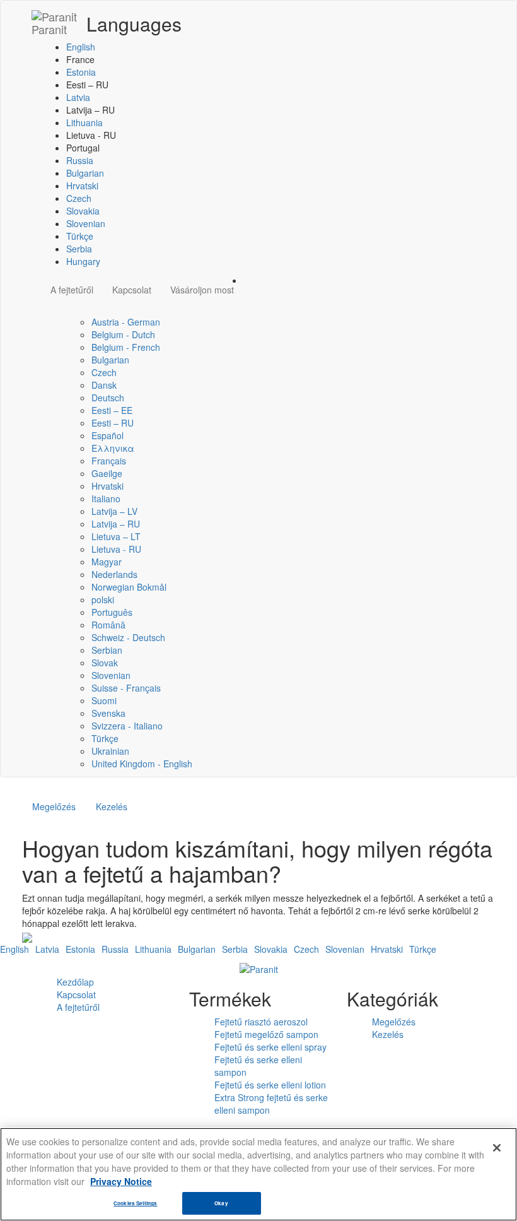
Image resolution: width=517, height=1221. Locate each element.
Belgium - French (125, 347)
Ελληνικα (112, 448)
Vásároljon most (202, 289)
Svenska (108, 713)
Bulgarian (85, 173)
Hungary (83, 261)
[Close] (497, 1148)
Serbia (79, 248)
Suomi (104, 700)
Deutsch (107, 397)
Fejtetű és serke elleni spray (270, 1047)
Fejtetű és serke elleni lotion (270, 1084)
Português (111, 612)
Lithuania (84, 122)
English (80, 46)
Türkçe (79, 236)
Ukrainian (110, 751)
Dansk (104, 385)
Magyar (106, 561)
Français (108, 460)
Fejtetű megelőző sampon (266, 1034)
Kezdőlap (75, 982)
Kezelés (111, 806)
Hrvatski (82, 185)
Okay (221, 1203)
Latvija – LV (114, 511)
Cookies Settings (135, 1203)
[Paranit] (259, 968)
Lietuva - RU (116, 549)
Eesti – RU (112, 422)
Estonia (81, 72)
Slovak (104, 662)
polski (102, 599)
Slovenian (85, 223)
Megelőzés (54, 806)
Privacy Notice (121, 1181)
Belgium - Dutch (123, 334)
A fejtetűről (71, 289)
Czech (78, 198)
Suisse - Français (126, 687)
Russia (79, 160)
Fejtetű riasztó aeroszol (261, 1021)
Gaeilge (106, 473)
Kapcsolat (131, 289)
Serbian (106, 650)
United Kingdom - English (141, 763)
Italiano (105, 498)
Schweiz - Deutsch (128, 637)
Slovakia (83, 210)
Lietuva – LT (116, 536)
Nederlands (114, 574)
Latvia (78, 97)
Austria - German (125, 322)
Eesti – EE (111, 410)
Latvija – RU (115, 523)
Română (108, 624)
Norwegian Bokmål (128, 587)
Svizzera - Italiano (127, 725)
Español (107, 435)
